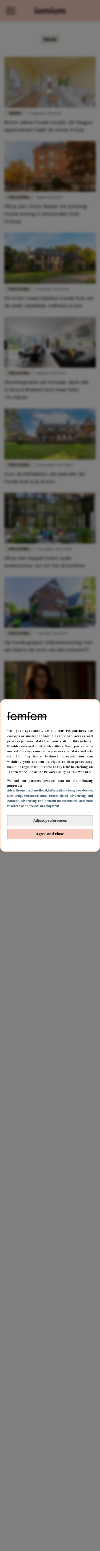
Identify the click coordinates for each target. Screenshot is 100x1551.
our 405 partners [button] (72, 731)
